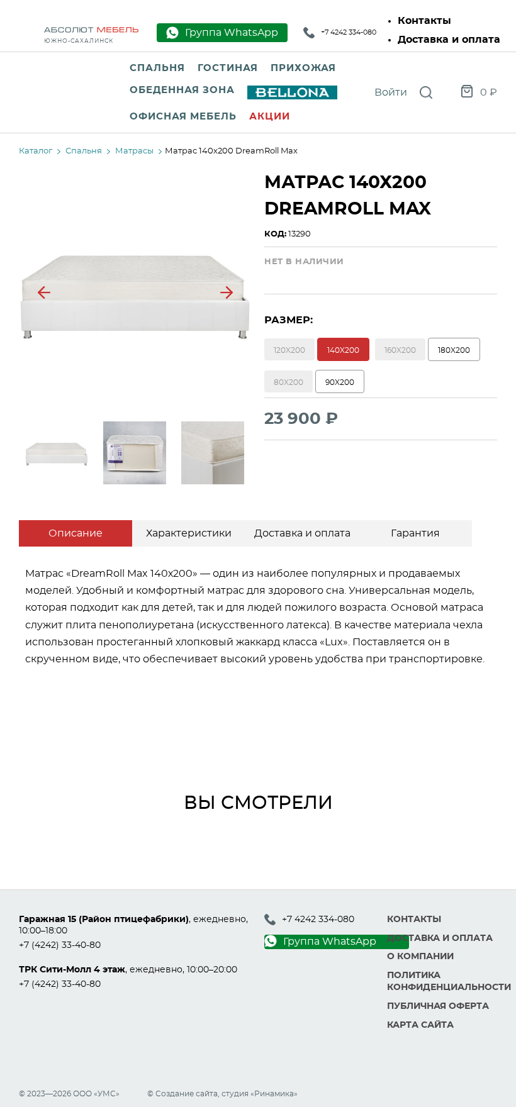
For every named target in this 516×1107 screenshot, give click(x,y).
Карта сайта (420, 1025)
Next (226, 292)
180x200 (454, 350)
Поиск (426, 92)
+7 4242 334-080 (348, 32)
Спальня (157, 68)
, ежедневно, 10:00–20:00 (128, 969)
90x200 (339, 382)
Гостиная (228, 68)
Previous (44, 292)
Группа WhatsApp (329, 942)
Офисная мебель (183, 116)
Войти (390, 92)
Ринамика (274, 1094)
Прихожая (303, 68)
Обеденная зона (182, 90)
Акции (269, 116)
